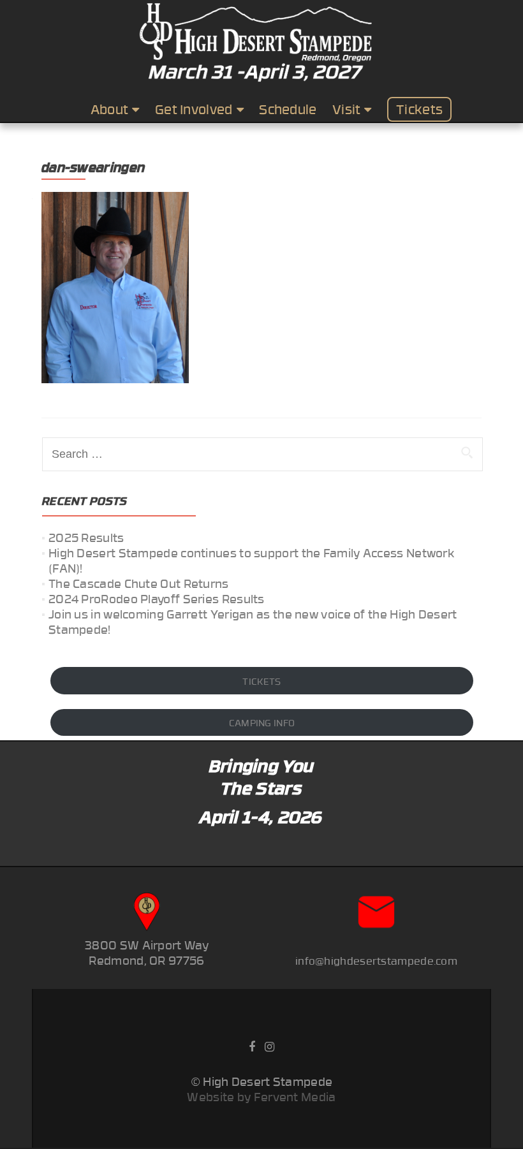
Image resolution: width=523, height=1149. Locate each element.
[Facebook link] (252, 1045)
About (110, 109)
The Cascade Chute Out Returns (138, 583)
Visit (346, 109)
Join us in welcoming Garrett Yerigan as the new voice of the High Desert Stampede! (252, 621)
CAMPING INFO (262, 722)
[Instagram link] (269, 1045)
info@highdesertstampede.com (376, 960)
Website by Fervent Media (261, 1096)
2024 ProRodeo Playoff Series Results (156, 598)
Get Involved (194, 109)
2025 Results (86, 537)
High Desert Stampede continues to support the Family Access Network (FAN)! (251, 560)
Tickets (419, 109)
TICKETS (261, 681)
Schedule (287, 109)
